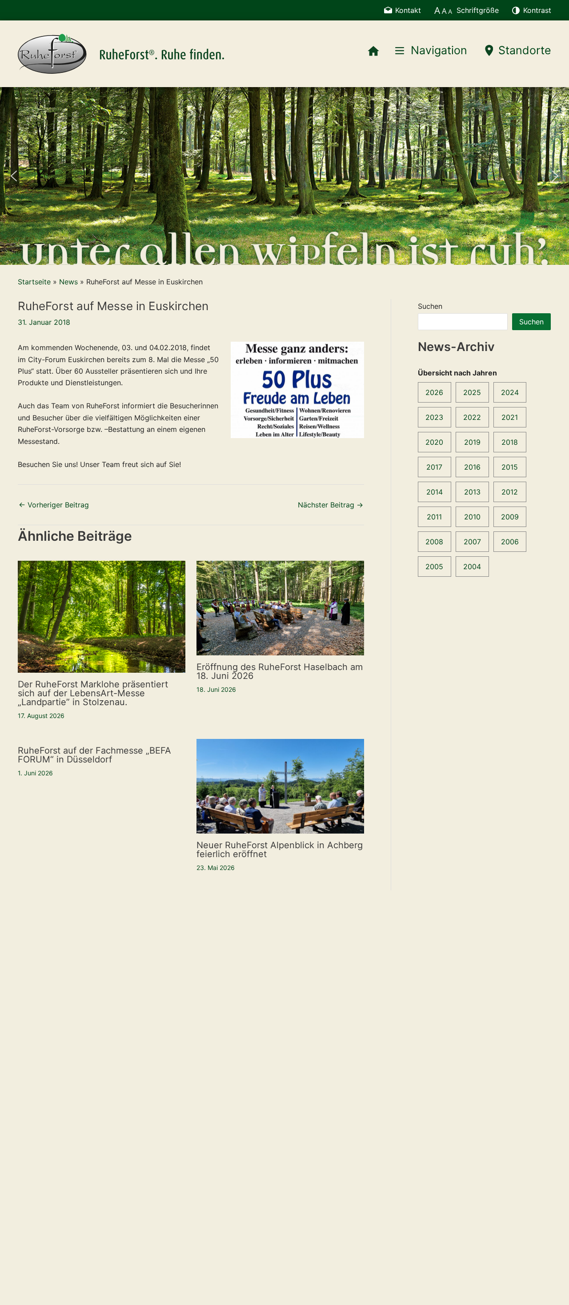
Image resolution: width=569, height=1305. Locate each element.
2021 (509, 417)
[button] (14, 176)
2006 (510, 541)
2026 (434, 392)
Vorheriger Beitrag (54, 504)
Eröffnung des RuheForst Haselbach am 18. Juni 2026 (279, 671)
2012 (509, 491)
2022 (472, 417)
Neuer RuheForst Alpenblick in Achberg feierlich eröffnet (279, 849)
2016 (472, 467)
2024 (510, 392)
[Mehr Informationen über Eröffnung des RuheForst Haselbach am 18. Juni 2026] (280, 607)
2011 (434, 516)
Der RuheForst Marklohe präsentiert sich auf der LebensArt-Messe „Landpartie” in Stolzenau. (93, 693)
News (68, 281)
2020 (434, 442)
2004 (472, 566)
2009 (510, 516)
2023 (434, 417)
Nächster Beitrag (330, 504)
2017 (434, 467)
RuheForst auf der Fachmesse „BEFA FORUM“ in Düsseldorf (94, 755)
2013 (472, 491)
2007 (472, 541)
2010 (472, 516)
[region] (284, 176)
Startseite (34, 281)
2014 (434, 491)
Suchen (430, 306)
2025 (472, 392)
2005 (434, 566)
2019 (472, 442)
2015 (509, 467)
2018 (509, 442)
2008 (434, 541)
